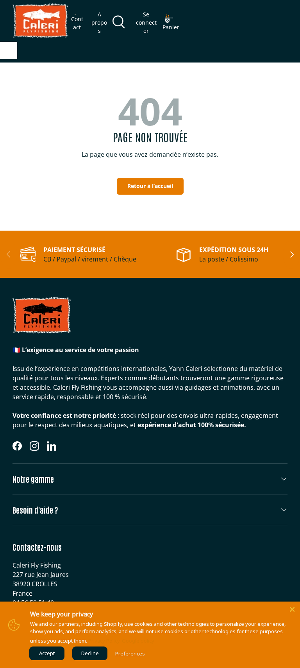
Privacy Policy (104, 640)
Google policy (138, 640)
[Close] (292, 609)
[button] (171, 22)
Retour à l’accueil (150, 186)
